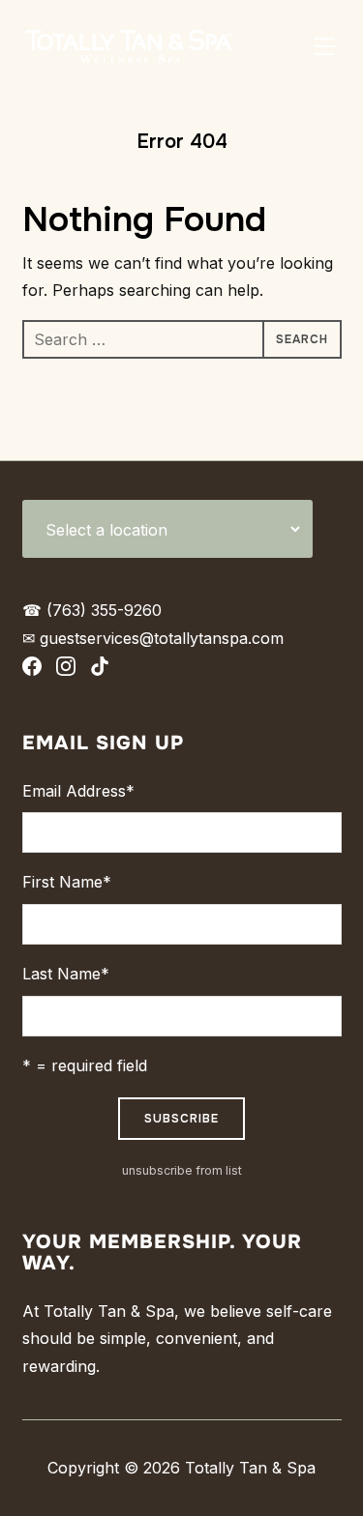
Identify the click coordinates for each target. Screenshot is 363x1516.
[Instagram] (66, 670)
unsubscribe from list (182, 1170)
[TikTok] (99, 670)
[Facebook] (32, 670)
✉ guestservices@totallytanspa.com (153, 638)
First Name (66, 881)
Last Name (65, 973)
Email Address (78, 791)
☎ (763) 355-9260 (92, 610)
